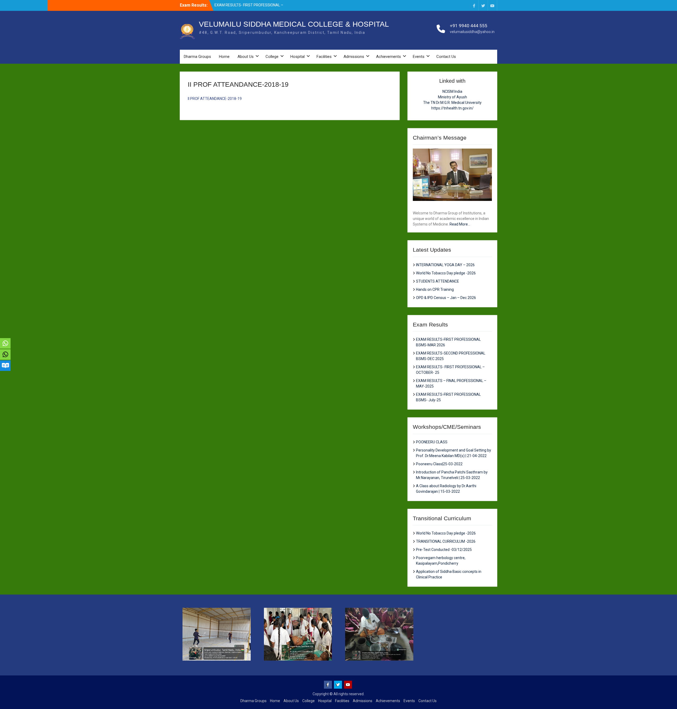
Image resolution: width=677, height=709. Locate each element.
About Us (245, 56)
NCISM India (452, 91)
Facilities (324, 56)
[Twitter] (483, 5)
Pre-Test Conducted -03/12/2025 (444, 549)
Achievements (388, 56)
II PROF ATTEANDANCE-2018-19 (215, 98)
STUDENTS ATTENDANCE (437, 281)
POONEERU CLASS (431, 442)
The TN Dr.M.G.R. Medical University (452, 102)
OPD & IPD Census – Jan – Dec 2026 (446, 298)
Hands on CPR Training (435, 289)
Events (418, 56)
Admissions (354, 56)
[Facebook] (474, 5)
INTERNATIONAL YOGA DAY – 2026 (445, 265)
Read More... (460, 224)
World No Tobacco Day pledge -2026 (446, 273)
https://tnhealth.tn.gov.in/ (452, 108)
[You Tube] (492, 5)
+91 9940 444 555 (468, 25)
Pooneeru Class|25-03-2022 (439, 464)
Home (224, 56)
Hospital (297, 56)
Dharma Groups (197, 56)
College (272, 56)
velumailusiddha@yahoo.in (472, 32)
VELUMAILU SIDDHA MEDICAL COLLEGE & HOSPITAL (294, 24)
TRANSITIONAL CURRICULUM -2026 (445, 541)
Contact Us (446, 56)
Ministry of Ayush (452, 97)
